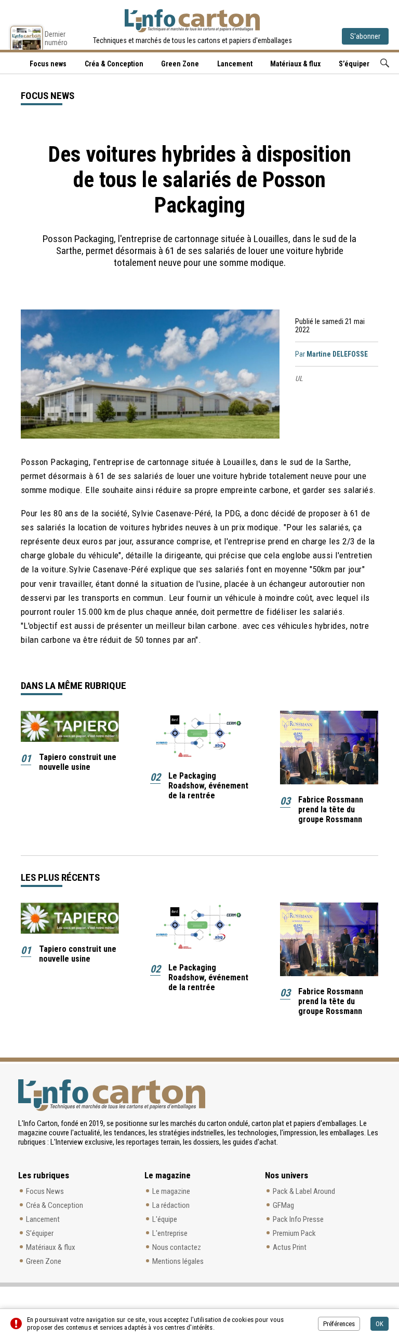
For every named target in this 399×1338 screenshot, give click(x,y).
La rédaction (171, 1205)
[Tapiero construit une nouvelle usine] (70, 726)
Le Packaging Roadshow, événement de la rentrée (208, 785)
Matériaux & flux (295, 64)
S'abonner (365, 36)
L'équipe (164, 1219)
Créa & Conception (114, 64)
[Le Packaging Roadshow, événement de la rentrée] (199, 735)
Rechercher (384, 63)
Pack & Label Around (304, 1191)
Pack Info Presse (298, 1219)
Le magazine (171, 1191)
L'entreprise (170, 1233)
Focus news (48, 64)
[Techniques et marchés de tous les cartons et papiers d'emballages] (192, 21)
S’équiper (354, 64)
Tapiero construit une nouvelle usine (77, 762)
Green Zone (180, 64)
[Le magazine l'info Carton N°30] (26, 38)
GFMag (283, 1205)
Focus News (45, 1191)
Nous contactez (176, 1247)
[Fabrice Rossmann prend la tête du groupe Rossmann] (329, 747)
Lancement (234, 64)
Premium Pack (294, 1233)
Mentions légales (178, 1261)
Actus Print (290, 1247)
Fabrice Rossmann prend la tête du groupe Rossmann (330, 809)
